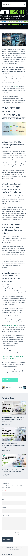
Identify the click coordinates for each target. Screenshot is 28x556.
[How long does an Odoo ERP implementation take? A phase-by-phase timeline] (14, 434)
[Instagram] (11, 554)
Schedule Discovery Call (10, 380)
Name (4, 491)
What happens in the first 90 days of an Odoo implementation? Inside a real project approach (13, 419)
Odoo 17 (16, 86)
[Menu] (24, 4)
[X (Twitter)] (4, 554)
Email (3, 499)
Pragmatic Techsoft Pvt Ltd (19, 548)
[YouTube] (9, 554)
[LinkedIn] (6, 554)
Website (4, 507)
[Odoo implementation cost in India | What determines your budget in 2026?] (14, 460)
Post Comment (7, 539)
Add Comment (6, 515)
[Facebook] (2, 554)
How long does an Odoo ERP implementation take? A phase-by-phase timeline (13, 445)
